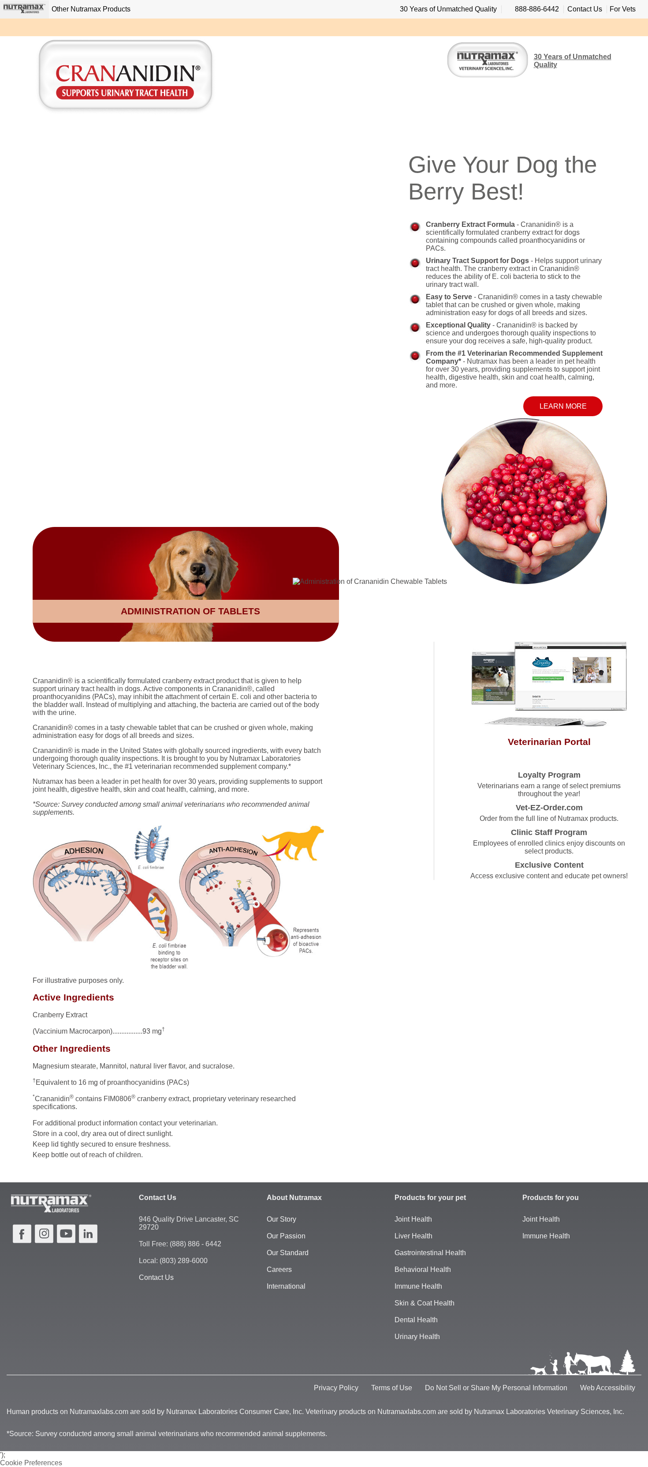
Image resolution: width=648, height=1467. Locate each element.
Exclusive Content (549, 865)
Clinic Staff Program (549, 832)
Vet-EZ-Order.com (549, 807)
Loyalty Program (549, 775)
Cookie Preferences (31, 1463)
